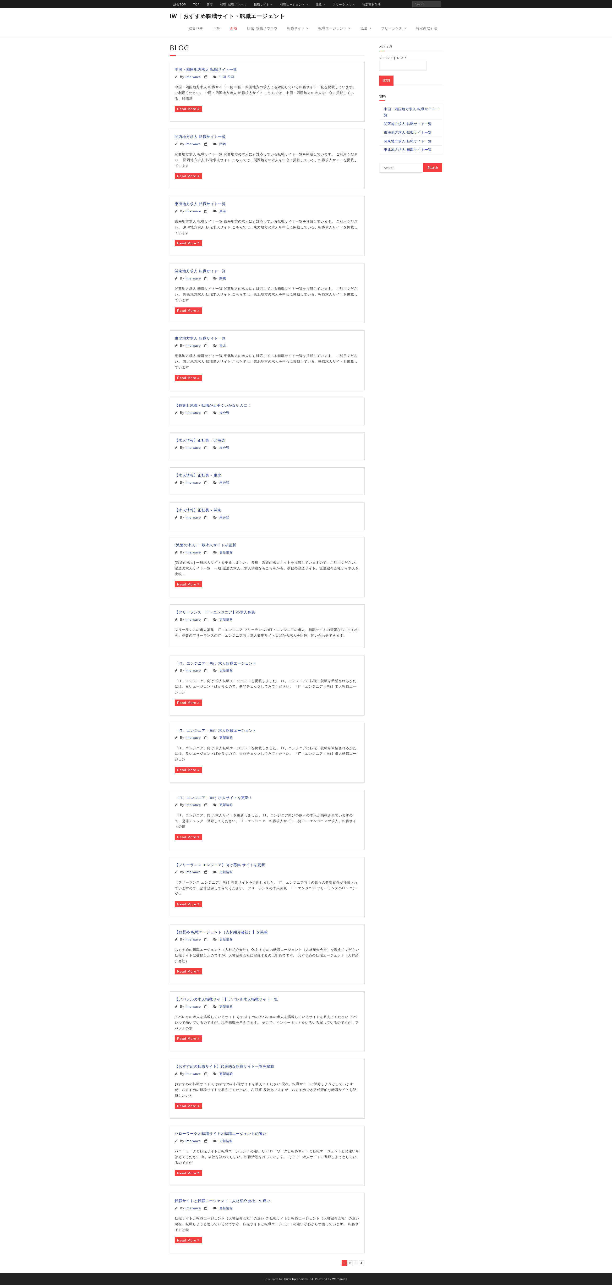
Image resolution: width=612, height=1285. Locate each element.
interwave (193, 77)
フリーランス (342, 4)
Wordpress (339, 1279)
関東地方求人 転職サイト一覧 (200, 270)
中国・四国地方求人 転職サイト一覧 (206, 69)
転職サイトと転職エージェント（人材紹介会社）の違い (222, 1200)
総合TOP (179, 4)
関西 (222, 144)
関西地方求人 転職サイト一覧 (200, 136)
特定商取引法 (371, 4)
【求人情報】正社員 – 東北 (198, 475)
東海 (222, 211)
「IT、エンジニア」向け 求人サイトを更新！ (214, 797)
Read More (186, 109)
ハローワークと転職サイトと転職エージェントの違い (221, 1133)
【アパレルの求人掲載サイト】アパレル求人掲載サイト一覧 (226, 999)
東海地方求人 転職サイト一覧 (200, 203)
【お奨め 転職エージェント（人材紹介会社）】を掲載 (221, 932)
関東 (222, 278)
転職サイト (261, 4)
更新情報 (226, 552)
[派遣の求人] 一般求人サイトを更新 (205, 544)
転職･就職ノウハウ (233, 4)
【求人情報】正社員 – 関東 (198, 510)
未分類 (224, 413)
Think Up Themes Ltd (298, 1279)
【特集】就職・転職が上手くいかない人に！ (213, 405)
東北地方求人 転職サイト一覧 (200, 338)
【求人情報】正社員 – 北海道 (200, 440)
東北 (222, 345)
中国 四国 (226, 77)
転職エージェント (292, 4)
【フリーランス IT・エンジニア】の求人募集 (217, 612)
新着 (210, 4)
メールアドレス (393, 58)
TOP (196, 4)
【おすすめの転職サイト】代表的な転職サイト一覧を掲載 (224, 1066)
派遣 (319, 4)
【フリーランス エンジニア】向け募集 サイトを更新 (220, 864)
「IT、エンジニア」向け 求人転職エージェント (216, 663)
